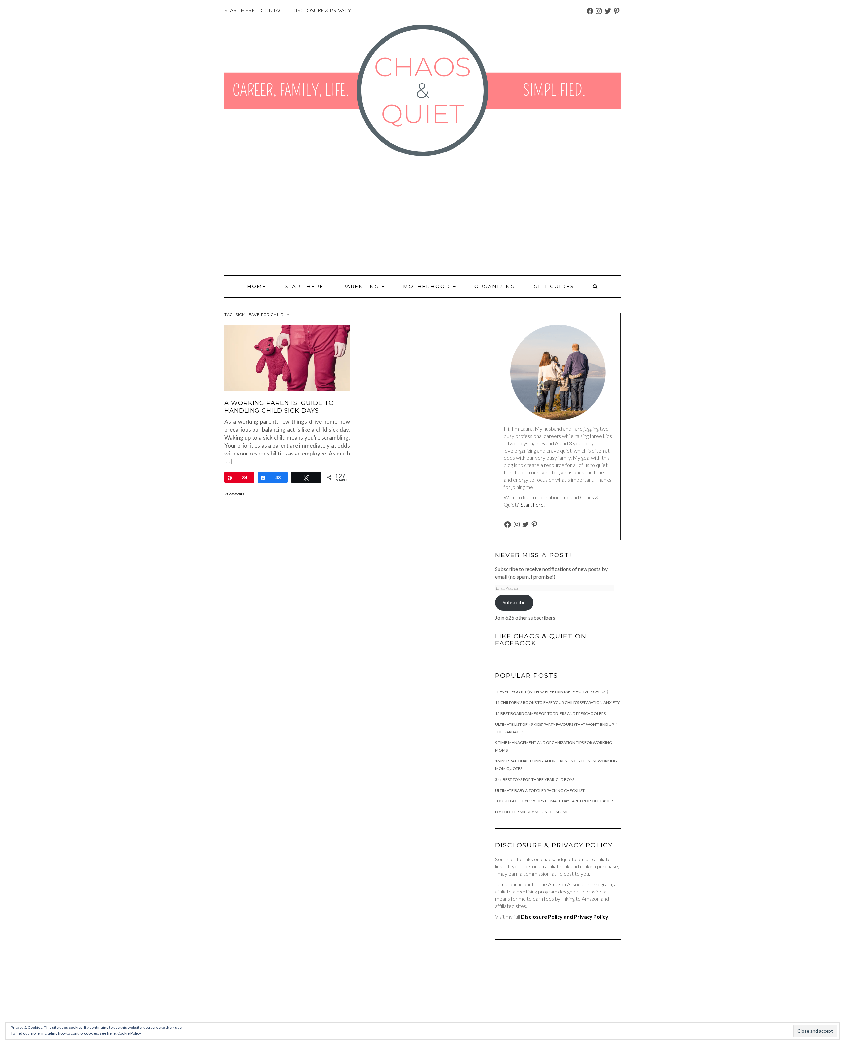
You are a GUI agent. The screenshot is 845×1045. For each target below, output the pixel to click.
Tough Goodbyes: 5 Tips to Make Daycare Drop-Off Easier (554, 800)
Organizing (494, 286)
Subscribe (514, 602)
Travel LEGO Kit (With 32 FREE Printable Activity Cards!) (551, 691)
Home (256, 286)
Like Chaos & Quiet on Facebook (541, 639)
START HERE (239, 10)
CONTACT (273, 10)
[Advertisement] (422, 216)
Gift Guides (554, 286)
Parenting (361, 286)
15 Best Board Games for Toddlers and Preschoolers (550, 713)
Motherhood (427, 286)
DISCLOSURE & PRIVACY (321, 10)
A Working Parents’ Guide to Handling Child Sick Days (279, 406)
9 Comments (234, 494)
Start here (532, 504)
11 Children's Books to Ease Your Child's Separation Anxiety (557, 702)
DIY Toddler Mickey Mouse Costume (532, 811)
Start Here (304, 286)
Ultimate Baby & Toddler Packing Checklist (540, 790)
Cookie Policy (129, 1033)
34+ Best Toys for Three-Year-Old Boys (534, 779)
